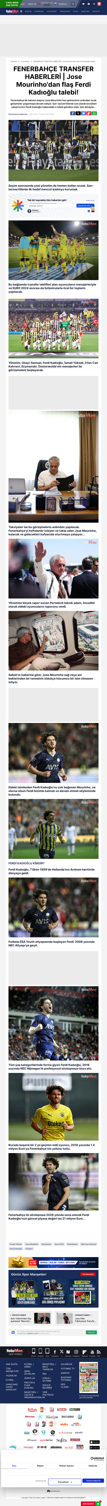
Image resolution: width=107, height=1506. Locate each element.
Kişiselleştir (63, 1482)
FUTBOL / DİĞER (29, 1365)
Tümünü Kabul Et (93, 1481)
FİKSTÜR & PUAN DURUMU (29, 1385)
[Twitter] (78, 113)
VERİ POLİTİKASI (48, 1393)
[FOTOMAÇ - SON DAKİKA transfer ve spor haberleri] (12, 11)
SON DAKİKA (88, 1504)
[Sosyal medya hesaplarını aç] (94, 4)
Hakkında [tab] (93, 1466)
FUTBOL (10, 1380)
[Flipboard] (88, 113)
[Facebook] (72, 113)
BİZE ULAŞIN (65, 1385)
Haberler (14, 61)
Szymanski (46, 1244)
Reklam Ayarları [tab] (66, 1466)
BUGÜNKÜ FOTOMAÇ (66, 1378)
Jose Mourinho (31, 1244)
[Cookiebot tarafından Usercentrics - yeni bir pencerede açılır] (92, 1459)
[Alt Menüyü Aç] (21, 11)
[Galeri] (89, 4)
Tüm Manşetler (88, 1274)
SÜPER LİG (29, 1378)
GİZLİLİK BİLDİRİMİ (47, 1386)
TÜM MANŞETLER (12, 1369)
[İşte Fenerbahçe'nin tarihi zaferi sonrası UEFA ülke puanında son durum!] (82, 1292)
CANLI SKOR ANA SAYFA (12, 3)
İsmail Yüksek (16, 1244)
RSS (44, 1373)
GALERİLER (66, 1364)
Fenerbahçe (25, 61)
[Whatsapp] (94, 113)
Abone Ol (91, 1332)
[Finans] (53, 1262)
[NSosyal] (83, 113)
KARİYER (65, 1373)
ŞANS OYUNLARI (29, 1372)
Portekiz (29, 1249)
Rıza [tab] (14, 1466)
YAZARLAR (11, 1375)
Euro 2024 (59, 1244)
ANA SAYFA (11, 1364)
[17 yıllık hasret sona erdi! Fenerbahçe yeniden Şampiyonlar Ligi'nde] (24, 1292)
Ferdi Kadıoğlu (16, 1249)
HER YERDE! (15, 1354)
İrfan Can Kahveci (88, 1244)
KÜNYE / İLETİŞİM (47, 1379)
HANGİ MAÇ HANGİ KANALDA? (12, 1387)
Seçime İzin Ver (41, 1480)
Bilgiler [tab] (40, 1466)
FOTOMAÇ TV (68, 1368)
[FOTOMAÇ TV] (83, 4)
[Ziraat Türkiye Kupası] (99, 4)
